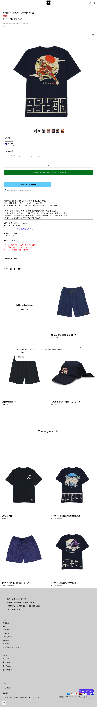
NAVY (10, 144)
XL (32, 157)
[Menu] (3, 3)
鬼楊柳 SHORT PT (24, 374)
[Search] (87, 3)
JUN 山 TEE (24, 488)
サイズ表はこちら (26, 229)
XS (6, 157)
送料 (4, 23)
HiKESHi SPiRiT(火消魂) (76, 697)
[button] (91, 165)
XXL (39, 157)
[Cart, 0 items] (94, 3)
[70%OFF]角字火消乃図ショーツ (24, 555)
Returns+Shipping (11, 259)
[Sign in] (90, 3)
